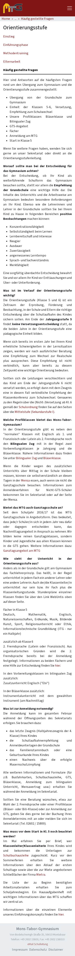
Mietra (40, 874)
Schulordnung (28, 407)
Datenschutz (38, 949)
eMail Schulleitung (37, 944)
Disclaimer (55, 949)
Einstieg (9, 36)
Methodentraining (15, 53)
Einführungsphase (15, 45)
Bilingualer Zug (26, 458)
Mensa (25, 480)
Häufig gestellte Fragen (37, 19)
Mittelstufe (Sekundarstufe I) (34, 412)
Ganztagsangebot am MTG (21, 551)
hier (57, 665)
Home (6, 19)
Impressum (20, 949)
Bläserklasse (52, 458)
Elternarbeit (11, 61)
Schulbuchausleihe (16, 855)
